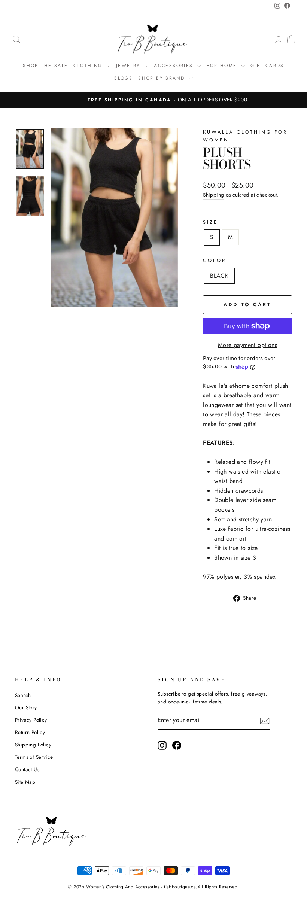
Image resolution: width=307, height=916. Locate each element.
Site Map (25, 782)
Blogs (123, 78)
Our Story (26, 707)
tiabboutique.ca (180, 886)
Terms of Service (34, 757)
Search (23, 695)
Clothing (89, 65)
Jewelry (129, 65)
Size (210, 222)
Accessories (174, 65)
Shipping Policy (33, 744)
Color (214, 260)
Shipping (213, 194)
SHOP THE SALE (45, 65)
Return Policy (30, 732)
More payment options (247, 345)
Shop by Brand (162, 78)
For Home (223, 65)
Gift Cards (267, 65)
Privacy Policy (31, 720)
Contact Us (27, 769)
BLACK (219, 275)
